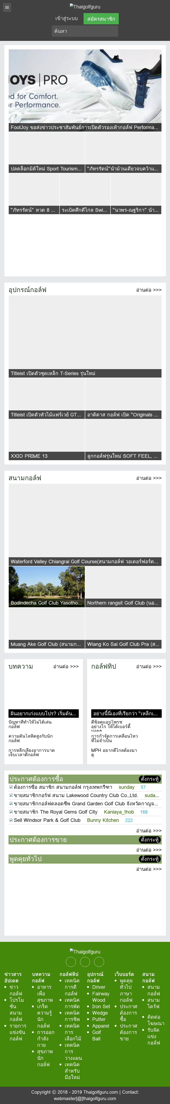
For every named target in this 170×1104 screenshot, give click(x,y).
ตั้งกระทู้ (150, 779)
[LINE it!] (99, 962)
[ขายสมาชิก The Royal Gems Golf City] (11, 812)
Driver (98, 987)
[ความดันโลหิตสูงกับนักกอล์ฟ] (68, 740)
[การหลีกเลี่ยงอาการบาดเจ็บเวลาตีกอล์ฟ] (68, 754)
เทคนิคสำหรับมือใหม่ (72, 1070)
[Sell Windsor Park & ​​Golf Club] (11, 820)
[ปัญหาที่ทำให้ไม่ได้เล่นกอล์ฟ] (68, 726)
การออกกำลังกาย (46, 1038)
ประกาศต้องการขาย (128, 1032)
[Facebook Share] (71, 962)
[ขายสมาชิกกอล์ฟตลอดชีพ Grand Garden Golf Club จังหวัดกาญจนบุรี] (11, 804)
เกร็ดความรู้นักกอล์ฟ (44, 1016)
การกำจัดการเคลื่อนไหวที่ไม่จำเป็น (114, 738)
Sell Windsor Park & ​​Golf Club (47, 820)
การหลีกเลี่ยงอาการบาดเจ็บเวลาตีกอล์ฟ (31, 752)
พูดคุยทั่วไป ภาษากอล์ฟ (126, 990)
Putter (99, 1019)
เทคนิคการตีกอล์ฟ (72, 987)
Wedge (100, 1013)
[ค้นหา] (115, 31)
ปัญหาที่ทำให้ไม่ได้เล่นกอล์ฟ (30, 724)
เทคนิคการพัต (72, 1003)
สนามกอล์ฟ (153, 990)
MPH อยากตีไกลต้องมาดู (114, 752)
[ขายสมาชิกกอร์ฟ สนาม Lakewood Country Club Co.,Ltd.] (11, 795)
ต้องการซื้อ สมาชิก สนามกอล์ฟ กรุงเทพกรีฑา (63, 787)
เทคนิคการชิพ (72, 1016)
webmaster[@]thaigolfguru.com (85, 1098)
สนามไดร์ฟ (153, 1003)
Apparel (100, 1026)
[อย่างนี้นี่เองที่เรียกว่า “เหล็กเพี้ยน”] (126, 690)
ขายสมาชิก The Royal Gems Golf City (55, 812)
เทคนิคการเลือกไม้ (73, 1032)
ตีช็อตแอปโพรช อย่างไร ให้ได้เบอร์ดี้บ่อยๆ (110, 726)
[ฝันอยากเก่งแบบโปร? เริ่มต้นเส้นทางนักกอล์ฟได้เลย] (43, 690)
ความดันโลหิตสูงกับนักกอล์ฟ (30, 738)
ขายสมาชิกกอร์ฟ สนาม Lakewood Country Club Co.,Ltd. (76, 795)
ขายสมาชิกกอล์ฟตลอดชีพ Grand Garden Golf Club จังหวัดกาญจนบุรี (88, 804)
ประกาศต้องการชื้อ (128, 1012)
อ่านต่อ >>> (149, 290)
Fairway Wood (100, 997)
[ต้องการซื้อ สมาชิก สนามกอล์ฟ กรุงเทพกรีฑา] (11, 787)
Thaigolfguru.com (100, 1092)
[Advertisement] (85, 243)
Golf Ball (96, 1035)
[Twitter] (85, 962)
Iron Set (101, 1006)
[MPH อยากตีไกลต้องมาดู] (151, 754)
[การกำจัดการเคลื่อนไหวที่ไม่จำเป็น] (151, 740)
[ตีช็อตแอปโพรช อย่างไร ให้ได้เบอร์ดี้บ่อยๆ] (151, 726)
